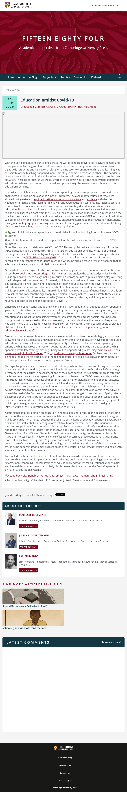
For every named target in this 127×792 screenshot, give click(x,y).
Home (10, 77)
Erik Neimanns (29, 556)
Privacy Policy (65, 780)
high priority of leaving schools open (71, 353)
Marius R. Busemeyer (32, 515)
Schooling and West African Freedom (24, 628)
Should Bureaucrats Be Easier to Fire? (24, 606)
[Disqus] (63, 689)
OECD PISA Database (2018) (41, 257)
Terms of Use (65, 765)
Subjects (48, 77)
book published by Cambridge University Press (40, 273)
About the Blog (27, 77)
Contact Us (81, 77)
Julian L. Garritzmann (34, 535)
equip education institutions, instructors (57, 199)
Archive (65, 77)
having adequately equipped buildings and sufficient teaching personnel (47, 223)
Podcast (96, 77)
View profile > (28, 526)
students (92, 199)
